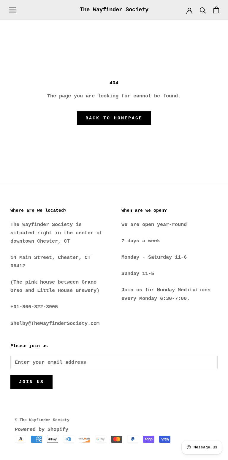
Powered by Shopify (41, 429)
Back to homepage (114, 118)
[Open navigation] (12, 9)
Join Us (31, 382)
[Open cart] (216, 10)
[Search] (203, 10)
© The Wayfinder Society (42, 420)
